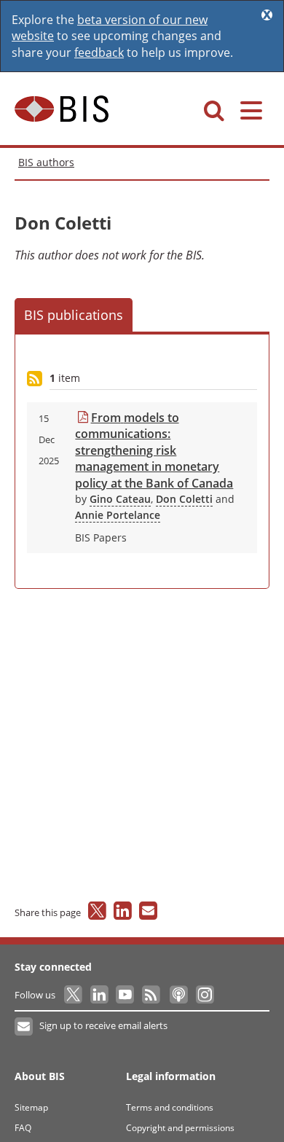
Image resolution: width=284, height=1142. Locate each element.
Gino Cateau (120, 499)
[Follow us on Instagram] (204, 995)
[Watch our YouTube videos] (126, 995)
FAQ (23, 1128)
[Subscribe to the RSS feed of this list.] (34, 379)
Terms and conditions (169, 1107)
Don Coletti (184, 499)
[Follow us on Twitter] (74, 995)
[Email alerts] (24, 1027)
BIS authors (46, 162)
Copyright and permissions (180, 1128)
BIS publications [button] (73, 315)
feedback (99, 52)
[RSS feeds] (151, 995)
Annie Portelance (117, 515)
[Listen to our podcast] (178, 995)
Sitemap (31, 1107)
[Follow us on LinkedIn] (100, 995)
